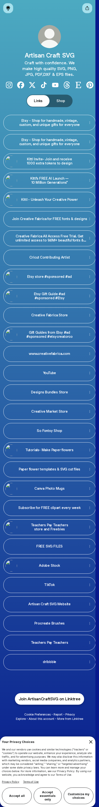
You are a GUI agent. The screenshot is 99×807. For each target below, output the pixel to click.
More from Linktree (70, 719)
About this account (41, 719)
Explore (21, 719)
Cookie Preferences (37, 714)
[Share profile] (87, 8)
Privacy (70, 714)
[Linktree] (8, 8)
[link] (9, 85)
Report (58, 714)
